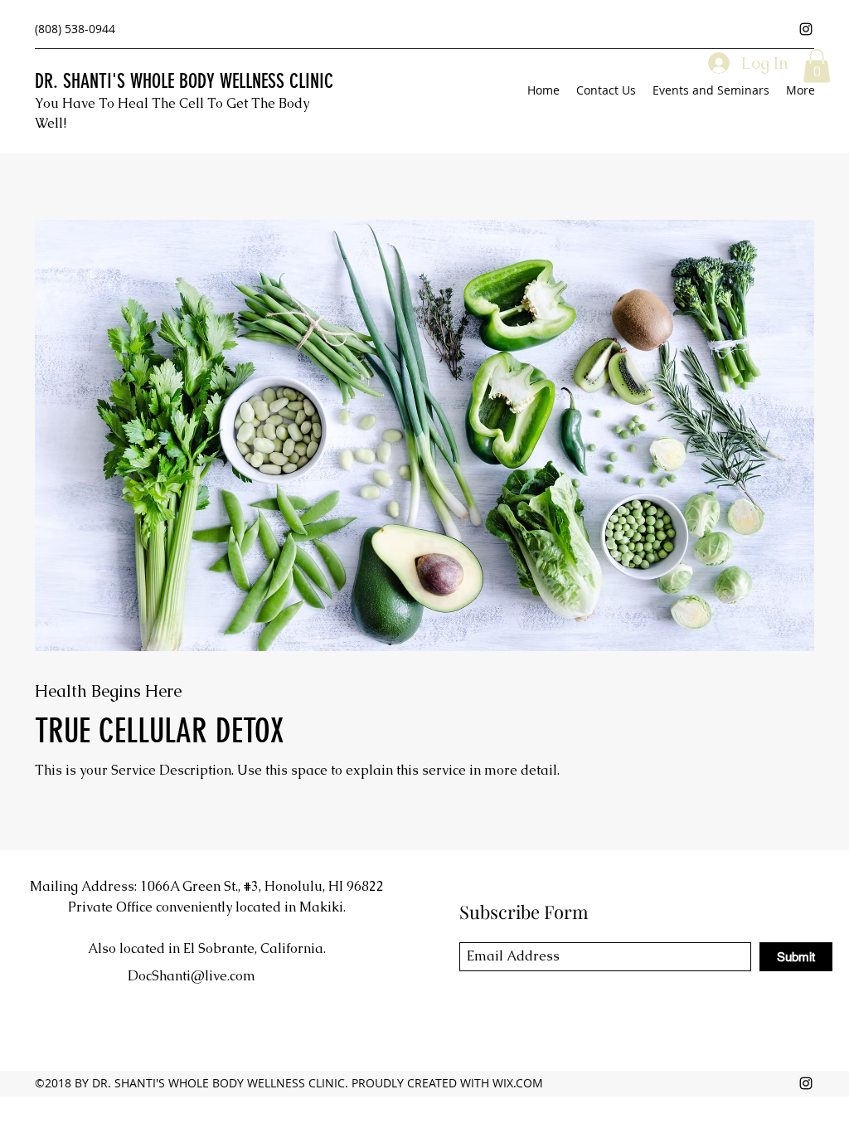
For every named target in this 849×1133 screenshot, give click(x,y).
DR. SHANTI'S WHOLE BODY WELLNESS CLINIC (184, 81)
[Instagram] (806, 29)
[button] (817, 66)
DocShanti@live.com (191, 976)
